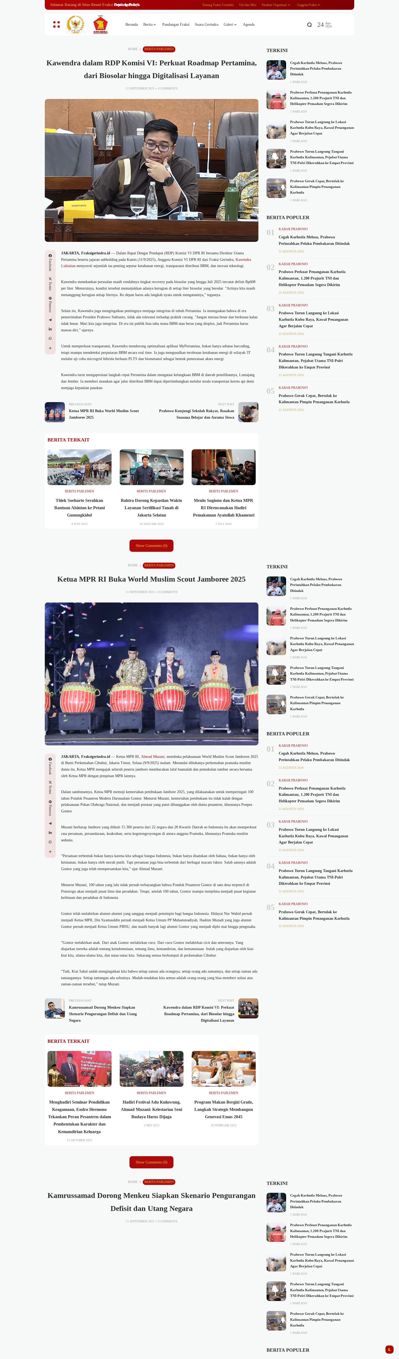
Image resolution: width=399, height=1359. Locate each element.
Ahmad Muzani (152, 757)
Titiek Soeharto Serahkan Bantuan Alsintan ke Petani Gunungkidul (79, 507)
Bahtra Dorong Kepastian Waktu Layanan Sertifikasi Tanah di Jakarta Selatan (151, 507)
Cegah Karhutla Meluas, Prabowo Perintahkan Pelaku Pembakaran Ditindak (316, 68)
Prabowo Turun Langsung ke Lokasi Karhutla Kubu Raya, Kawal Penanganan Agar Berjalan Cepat (322, 128)
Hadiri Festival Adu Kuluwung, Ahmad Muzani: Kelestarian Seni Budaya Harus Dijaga (151, 1109)
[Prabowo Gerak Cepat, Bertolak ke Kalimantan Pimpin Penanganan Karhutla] (276, 188)
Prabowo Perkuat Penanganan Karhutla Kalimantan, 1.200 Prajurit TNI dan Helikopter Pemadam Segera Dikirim (321, 98)
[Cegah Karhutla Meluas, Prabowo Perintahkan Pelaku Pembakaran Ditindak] (276, 70)
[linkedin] (50, 329)
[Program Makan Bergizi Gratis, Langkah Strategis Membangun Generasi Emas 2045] (224, 1069)
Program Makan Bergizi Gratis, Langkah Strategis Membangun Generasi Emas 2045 (223, 1109)
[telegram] (50, 320)
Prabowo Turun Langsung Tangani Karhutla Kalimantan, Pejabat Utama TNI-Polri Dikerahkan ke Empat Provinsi (322, 157)
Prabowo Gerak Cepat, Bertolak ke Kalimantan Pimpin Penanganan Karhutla (317, 187)
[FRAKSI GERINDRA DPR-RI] (91, 24)
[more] (50, 348)
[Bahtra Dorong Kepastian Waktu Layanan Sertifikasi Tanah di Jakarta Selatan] (152, 467)
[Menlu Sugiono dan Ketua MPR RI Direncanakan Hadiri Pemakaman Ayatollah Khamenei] (224, 467)
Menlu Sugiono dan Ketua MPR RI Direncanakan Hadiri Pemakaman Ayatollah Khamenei (223, 507)
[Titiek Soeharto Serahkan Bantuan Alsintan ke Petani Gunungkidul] (79, 467)
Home (133, 49)
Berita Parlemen (159, 49)
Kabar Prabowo (293, 229)
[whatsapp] (50, 338)
